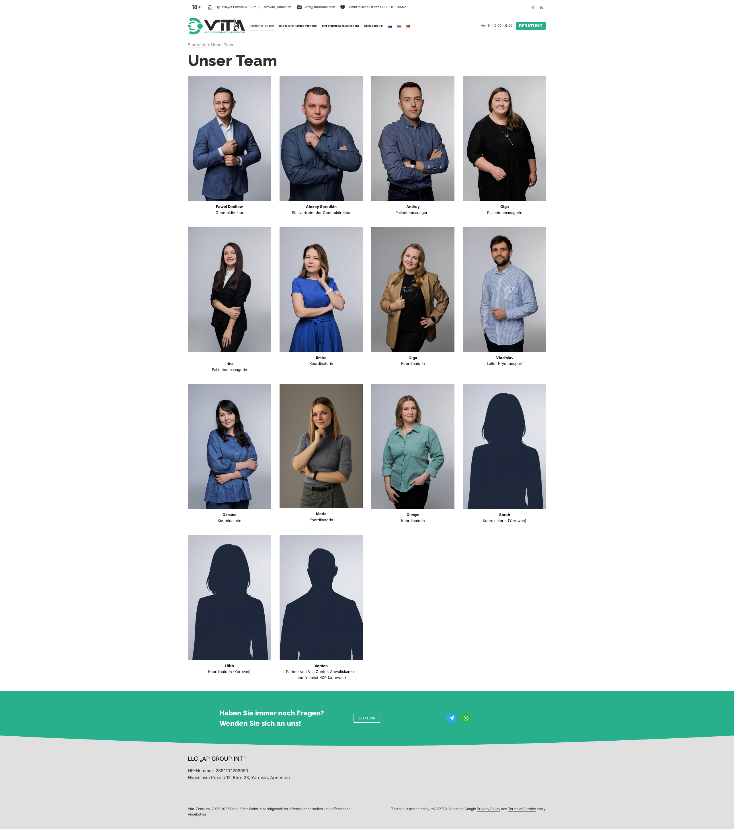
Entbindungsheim (340, 26)
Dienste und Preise (298, 26)
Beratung (530, 25)
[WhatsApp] (541, 7)
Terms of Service (522, 809)
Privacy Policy (488, 809)
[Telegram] (533, 7)
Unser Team (262, 26)
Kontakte (373, 26)
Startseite (197, 44)
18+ (196, 7)
